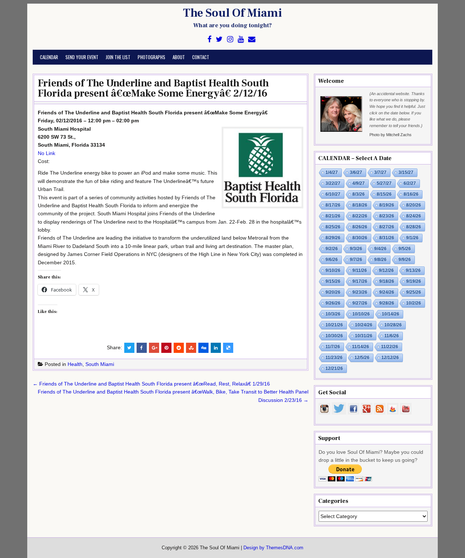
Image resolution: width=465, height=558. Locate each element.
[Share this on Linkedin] (216, 348)
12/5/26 (362, 357)
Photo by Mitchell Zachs (390, 135)
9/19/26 (413, 281)
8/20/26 (413, 205)
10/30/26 (334, 335)
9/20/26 (333, 292)
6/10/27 (333, 194)
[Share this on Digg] (203, 348)
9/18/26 (386, 281)
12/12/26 (390, 357)
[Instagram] (230, 39)
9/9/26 (405, 259)
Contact (200, 57)
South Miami (99, 364)
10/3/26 (333, 314)
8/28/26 (413, 226)
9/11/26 (359, 270)
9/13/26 (413, 270)
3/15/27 (406, 172)
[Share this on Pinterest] (166, 348)
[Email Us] (251, 39)
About (179, 57)
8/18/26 (359, 205)
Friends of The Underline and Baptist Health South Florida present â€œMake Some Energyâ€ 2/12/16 (153, 88)
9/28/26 (386, 303)
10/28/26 (393, 324)
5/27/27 (384, 183)
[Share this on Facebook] (142, 348)
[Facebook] (209, 39)
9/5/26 (405, 248)
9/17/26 (359, 281)
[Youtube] (241, 39)
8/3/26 (358, 194)
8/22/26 (359, 216)
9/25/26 (413, 292)
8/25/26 (333, 226)
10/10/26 (361, 314)
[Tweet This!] (129, 348)
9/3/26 (356, 248)
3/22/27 (333, 183)
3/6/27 (356, 172)
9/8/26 (380, 259)
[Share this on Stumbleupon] (191, 348)
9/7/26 (356, 259)
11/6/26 (391, 335)
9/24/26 (386, 292)
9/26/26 (333, 303)
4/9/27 (358, 183)
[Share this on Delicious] (228, 348)
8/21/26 (333, 216)
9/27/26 (359, 303)
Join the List (118, 57)
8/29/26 (333, 237)
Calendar (49, 57)
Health (75, 364)
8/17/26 (333, 205)
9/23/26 (359, 292)
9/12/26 (386, 270)
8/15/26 (384, 194)
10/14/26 (390, 314)
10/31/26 (363, 335)
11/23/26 (334, 357)
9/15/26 (333, 281)
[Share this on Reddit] (179, 348)
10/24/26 (363, 324)
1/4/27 (332, 172)
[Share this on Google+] (154, 348)
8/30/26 (359, 237)
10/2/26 (413, 303)
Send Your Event (81, 57)
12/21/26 (334, 368)
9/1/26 (412, 237)
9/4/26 (380, 248)
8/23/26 (386, 216)
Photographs (151, 57)
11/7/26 (333, 346)
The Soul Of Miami (232, 13)
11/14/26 (360, 346)
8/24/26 (413, 216)
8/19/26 (386, 205)
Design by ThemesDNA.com (273, 547)
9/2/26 (332, 248)
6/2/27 (410, 183)
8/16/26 (411, 194)
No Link (46, 153)
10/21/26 (334, 324)
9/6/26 (332, 259)
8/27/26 (386, 226)
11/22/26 (389, 346)
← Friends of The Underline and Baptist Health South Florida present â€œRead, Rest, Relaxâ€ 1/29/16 (151, 384)
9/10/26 (333, 270)
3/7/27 (380, 172)
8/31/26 (386, 237)
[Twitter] (219, 39)
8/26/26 (359, 226)
